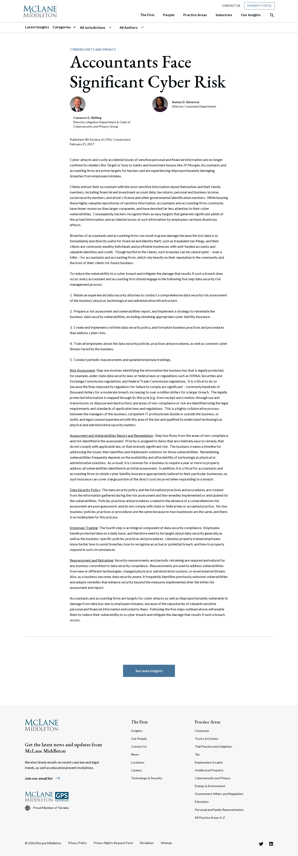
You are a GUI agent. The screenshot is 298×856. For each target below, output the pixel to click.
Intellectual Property (209, 770)
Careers (136, 770)
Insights (136, 731)
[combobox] (98, 27)
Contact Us (231, 5)
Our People (139, 738)
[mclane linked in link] (271, 843)
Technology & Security (146, 778)
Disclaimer (147, 843)
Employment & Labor (209, 762)
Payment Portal (259, 5)
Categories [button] (62, 27)
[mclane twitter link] (261, 843)
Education (202, 801)
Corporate (202, 731)
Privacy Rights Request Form (113, 843)
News (135, 754)
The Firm (139, 722)
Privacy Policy (77, 843)
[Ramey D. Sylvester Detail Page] (160, 104)
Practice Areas (207, 722)
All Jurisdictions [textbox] (92, 27)
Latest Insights (37, 27)
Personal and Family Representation (219, 810)
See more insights (149, 671)
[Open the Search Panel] (270, 15)
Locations (137, 762)
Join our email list (42, 778)
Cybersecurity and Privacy (93, 49)
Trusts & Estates (206, 738)
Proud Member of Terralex (51, 808)
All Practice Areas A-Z (210, 817)
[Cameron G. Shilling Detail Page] (78, 104)
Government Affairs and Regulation (219, 794)
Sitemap (166, 843)
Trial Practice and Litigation (213, 746)
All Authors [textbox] (129, 27)
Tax (197, 754)
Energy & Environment (210, 786)
